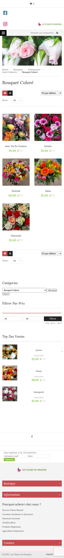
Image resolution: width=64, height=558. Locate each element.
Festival (16, 191)
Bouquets (18, 69)
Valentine (16, 235)
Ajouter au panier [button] (24, 171)
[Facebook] (32, 436)
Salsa (48, 191)
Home (5, 69)
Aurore (39, 350)
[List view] (10, 93)
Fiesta (39, 371)
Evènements (34, 69)
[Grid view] (4, 93)
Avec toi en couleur (16, 146)
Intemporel (38, 392)
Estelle (48, 146)
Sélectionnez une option (24, 126)
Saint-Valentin (9, 72)
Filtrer (53, 318)
